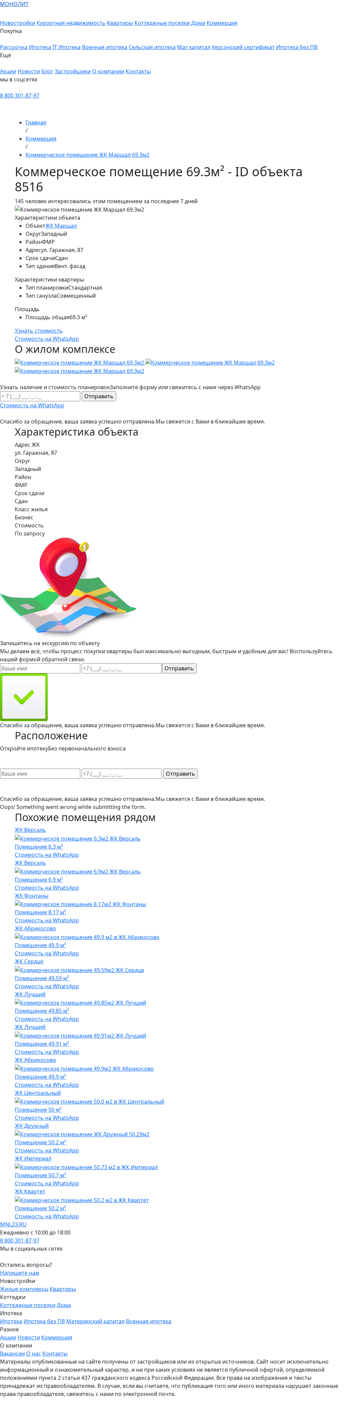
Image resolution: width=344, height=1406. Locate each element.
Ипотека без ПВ (296, 47)
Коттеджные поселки (162, 23)
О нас (33, 1353)
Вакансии (12, 1353)
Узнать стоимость (39, 330)
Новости (28, 71)
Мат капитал (193, 47)
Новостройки (17, 23)
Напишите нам (19, 1272)
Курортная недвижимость (71, 23)
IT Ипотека (66, 47)
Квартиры (120, 23)
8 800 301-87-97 (19, 95)
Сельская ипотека (152, 47)
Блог (47, 71)
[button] (158, 35)
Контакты (138, 71)
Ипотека (40, 47)
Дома (198, 23)
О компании (108, 71)
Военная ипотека (104, 47)
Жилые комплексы (24, 1289)
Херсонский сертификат (243, 47)
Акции (8, 71)
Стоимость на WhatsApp (47, 854)
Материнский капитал (95, 1321)
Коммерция (222, 23)
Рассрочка (14, 47)
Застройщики (73, 71)
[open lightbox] (172, 366)
